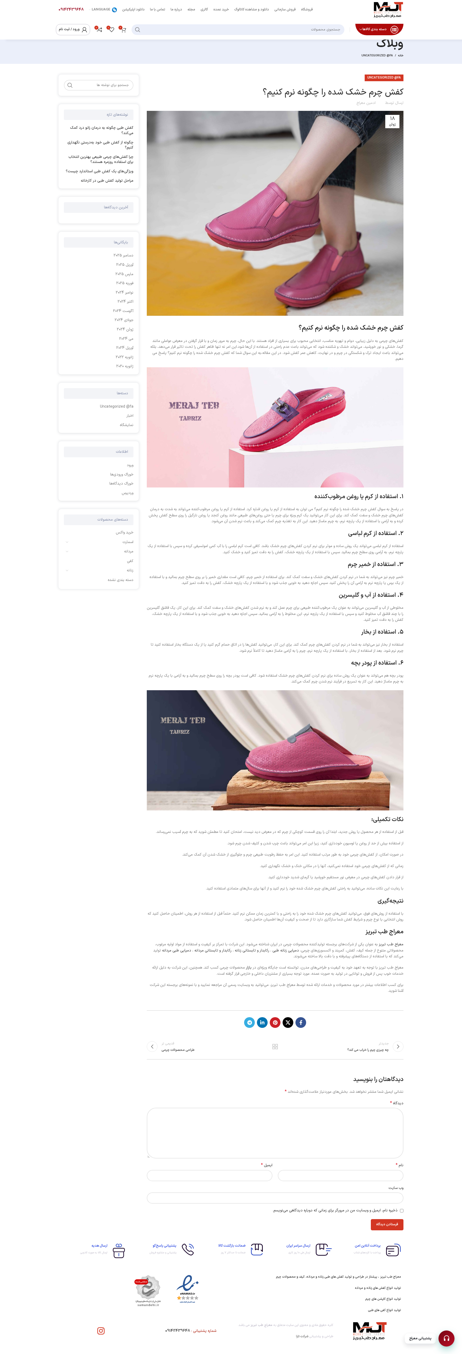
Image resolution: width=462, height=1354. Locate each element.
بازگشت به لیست (275, 1046)
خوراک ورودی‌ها (121, 474)
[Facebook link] (300, 1022)
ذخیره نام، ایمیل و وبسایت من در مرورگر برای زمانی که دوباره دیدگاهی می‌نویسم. (335, 1210)
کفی (130, 561)
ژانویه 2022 (124, 357)
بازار (249, 967)
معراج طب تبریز (391, 944)
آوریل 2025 (124, 265)
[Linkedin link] (262, 1022)
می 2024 (126, 339)
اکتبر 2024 (125, 302)
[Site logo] (388, 9)
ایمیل (266, 1165)
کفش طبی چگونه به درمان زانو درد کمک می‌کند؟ (101, 130)
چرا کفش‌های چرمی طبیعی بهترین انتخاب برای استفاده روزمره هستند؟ (100, 159)
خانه (400, 56)
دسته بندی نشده (120, 580)
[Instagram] (101, 1331)
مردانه (128, 551)
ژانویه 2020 (124, 366)
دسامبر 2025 (123, 255)
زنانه (130, 570)
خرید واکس (124, 532)
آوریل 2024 (124, 348)
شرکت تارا (302, 1336)
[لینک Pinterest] (275, 1022)
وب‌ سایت (395, 1188)
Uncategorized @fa (377, 55)
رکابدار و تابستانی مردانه (213, 950)
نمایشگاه (126, 425)
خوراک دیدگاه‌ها (121, 483)
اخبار (129, 416)
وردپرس (127, 493)
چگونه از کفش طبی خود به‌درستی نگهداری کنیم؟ (100, 145)
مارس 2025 (124, 274)
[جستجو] (138, 29)
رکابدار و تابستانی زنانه (252, 950)
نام (399, 1165)
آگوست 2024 (123, 311)
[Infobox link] (369, 1250)
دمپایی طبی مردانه (177, 950)
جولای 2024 (124, 320)
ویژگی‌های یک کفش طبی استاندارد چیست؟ (99, 171)
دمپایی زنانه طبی (285, 950)
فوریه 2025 (124, 283)
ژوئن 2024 (125, 329)
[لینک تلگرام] (249, 1022)
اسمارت (127, 542)
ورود (130, 465)
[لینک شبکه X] (288, 1022)
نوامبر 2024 (124, 292)
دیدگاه (396, 1103)
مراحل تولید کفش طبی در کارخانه (107, 181)
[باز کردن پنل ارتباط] (446, 1338)
